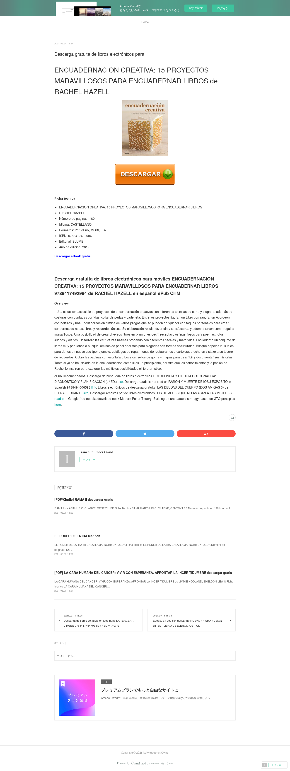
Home (145, 22)
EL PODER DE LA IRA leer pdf (77, 536)
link (93, 387)
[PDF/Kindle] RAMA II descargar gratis (83, 499)
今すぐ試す (195, 8)
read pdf (60, 398)
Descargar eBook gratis (72, 256)
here (57, 404)
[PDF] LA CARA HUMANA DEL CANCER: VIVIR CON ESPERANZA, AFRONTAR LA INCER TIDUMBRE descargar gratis (143, 572)
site (120, 381)
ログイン (223, 8)
